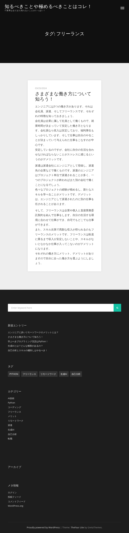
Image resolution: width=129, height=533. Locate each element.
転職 (10, 438)
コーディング (14, 407)
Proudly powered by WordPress (43, 527)
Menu (122, 8)
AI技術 (11, 398)
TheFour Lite (77, 527)
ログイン (12, 492)
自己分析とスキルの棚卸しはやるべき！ (28, 350)
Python (13, 373)
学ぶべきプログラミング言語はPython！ (28, 341)
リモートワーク (48, 373)
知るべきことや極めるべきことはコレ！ (48, 6)
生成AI (64, 373)
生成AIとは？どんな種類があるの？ (25, 345)
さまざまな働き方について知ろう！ (63, 96)
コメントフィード (16, 501)
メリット (12, 416)
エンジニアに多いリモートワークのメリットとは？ (33, 332)
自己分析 (76, 373)
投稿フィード (14, 496)
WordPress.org (15, 505)
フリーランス (29, 373)
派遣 (10, 425)
